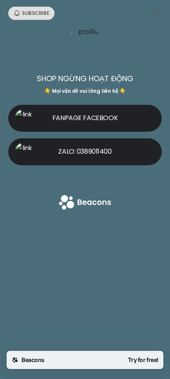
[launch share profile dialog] (155, 13)
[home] (85, 203)
